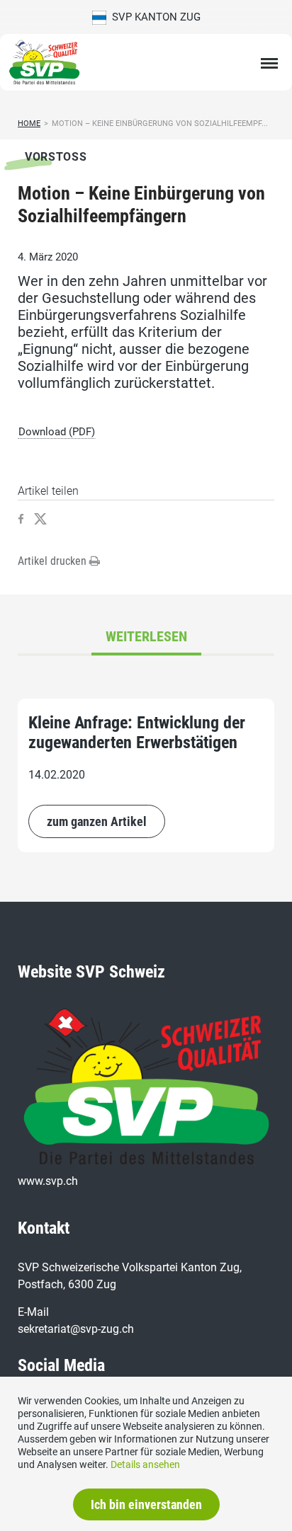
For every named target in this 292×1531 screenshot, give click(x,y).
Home (29, 123)
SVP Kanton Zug (153, 17)
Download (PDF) (56, 431)
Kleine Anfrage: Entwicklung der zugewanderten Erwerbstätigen (136, 732)
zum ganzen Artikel (97, 821)
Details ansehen (145, 1464)
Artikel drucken (53, 561)
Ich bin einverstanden (146, 1504)
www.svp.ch (48, 1181)
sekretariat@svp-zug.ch (76, 1329)
